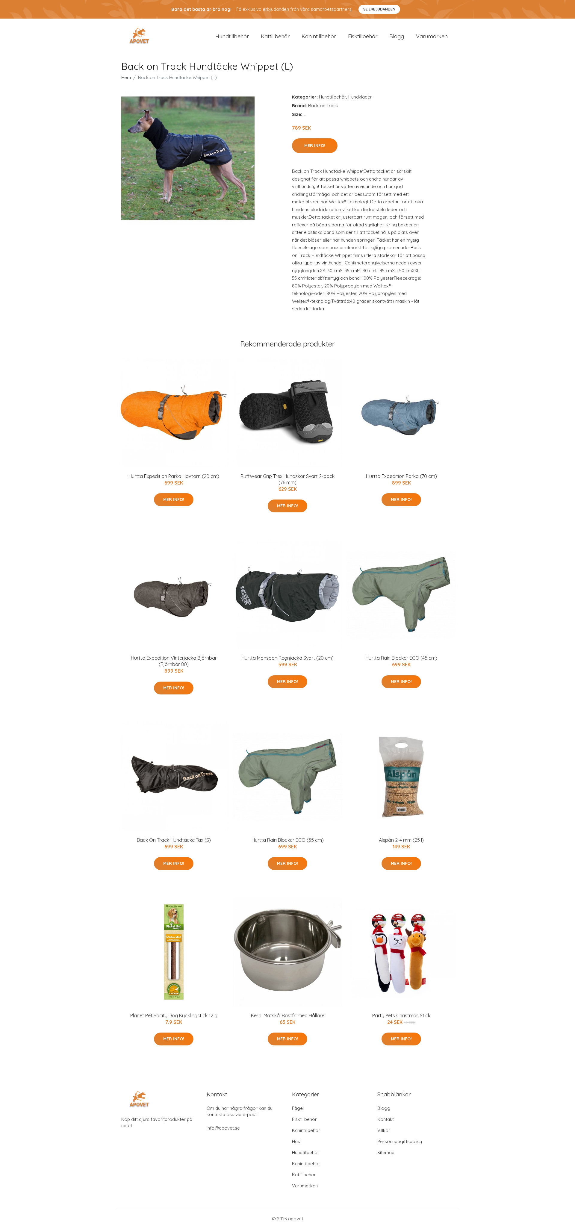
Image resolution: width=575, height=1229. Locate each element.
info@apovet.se (223, 1128)
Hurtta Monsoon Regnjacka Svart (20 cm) (287, 658)
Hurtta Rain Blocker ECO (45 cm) (401, 658)
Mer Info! (314, 145)
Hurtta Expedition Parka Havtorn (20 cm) (173, 476)
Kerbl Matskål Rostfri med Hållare (287, 1015)
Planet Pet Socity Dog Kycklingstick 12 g (173, 1015)
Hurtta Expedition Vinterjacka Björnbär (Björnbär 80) (174, 661)
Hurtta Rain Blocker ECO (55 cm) (288, 840)
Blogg (396, 36)
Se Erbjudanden (379, 9)
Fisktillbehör (362, 36)
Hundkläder (360, 97)
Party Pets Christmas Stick (401, 1015)
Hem (126, 77)
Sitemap (385, 1152)
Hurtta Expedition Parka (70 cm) (401, 476)
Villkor (383, 1130)
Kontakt (385, 1119)
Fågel (298, 1108)
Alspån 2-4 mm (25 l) (401, 840)
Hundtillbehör (232, 36)
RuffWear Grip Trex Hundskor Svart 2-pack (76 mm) (287, 479)
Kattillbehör (275, 36)
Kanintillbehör (319, 36)
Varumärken (432, 36)
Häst (297, 1141)
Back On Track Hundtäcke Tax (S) (174, 840)
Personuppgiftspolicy (399, 1141)
